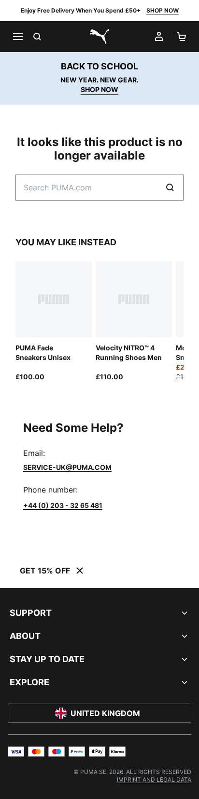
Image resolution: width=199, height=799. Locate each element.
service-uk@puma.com (67, 467)
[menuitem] (154, 779)
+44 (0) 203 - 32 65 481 (62, 505)
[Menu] (17, 36)
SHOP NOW (162, 10)
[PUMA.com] (99, 36)
